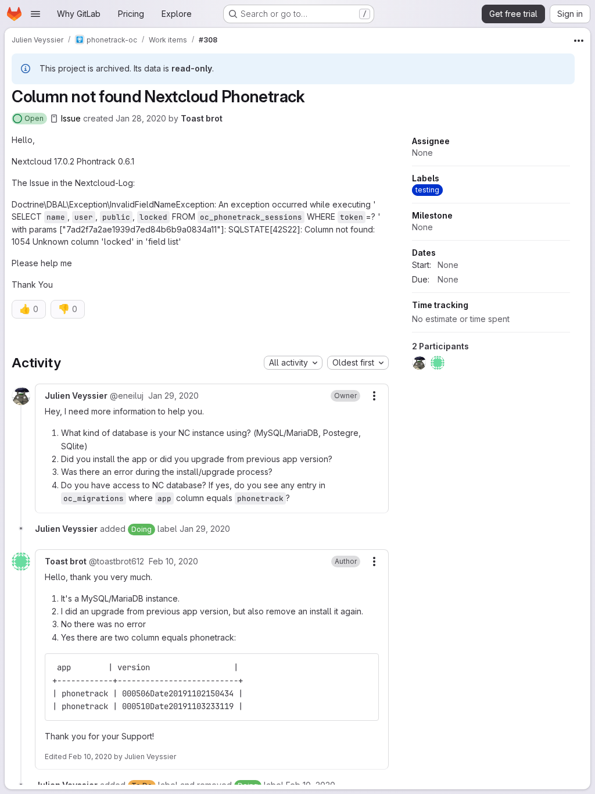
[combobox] (293, 363)
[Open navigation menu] (35, 14)
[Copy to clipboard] (365, 667)
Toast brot (202, 118)
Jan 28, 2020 (141, 118)
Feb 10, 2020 (90, 756)
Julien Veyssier (150, 756)
